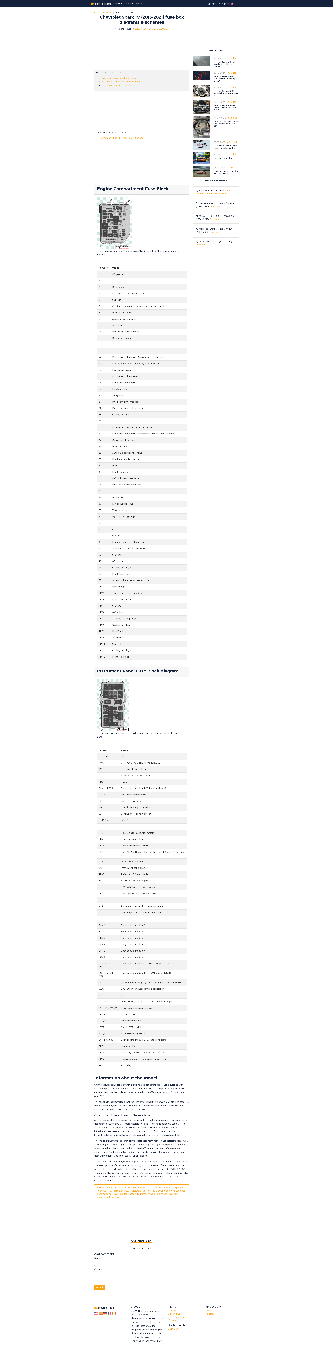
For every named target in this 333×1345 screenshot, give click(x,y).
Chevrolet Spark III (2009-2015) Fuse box (122, 138)
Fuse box (215, 206)
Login (213, 3)
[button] (118, 3)
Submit (100, 1287)
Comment (99, 1269)
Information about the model (116, 85)
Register (224, 3)
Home (97, 12)
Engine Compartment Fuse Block (118, 78)
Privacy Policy (175, 1320)
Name (97, 1258)
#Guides (231, 58)
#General (232, 142)
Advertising (174, 1314)
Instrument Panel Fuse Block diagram (121, 82)
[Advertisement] (141, 51)
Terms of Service (177, 1317)
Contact (138, 3)
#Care (230, 167)
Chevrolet (107, 12)
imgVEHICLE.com (102, 4)
